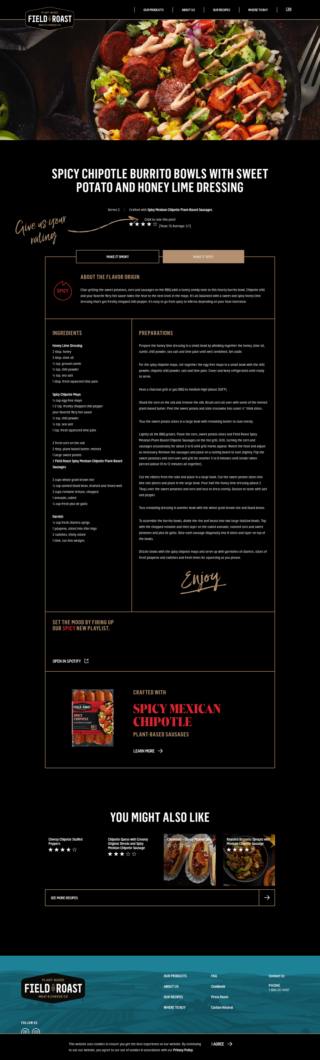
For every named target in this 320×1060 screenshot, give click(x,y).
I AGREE (218, 1043)
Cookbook (218, 986)
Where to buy (258, 10)
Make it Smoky (117, 256)
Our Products (154, 10)
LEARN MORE (144, 750)
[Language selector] (290, 15)
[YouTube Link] (36, 1033)
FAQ (214, 976)
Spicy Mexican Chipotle (177, 714)
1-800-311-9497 (279, 990)
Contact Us (276, 976)
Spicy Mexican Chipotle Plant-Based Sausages (180, 209)
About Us (188, 10)
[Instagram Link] (25, 1033)
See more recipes (64, 898)
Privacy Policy (183, 1050)
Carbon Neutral (222, 1007)
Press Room (219, 997)
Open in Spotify (67, 661)
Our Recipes (221, 10)
